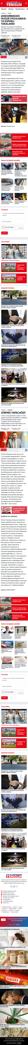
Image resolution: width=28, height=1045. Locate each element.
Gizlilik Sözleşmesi (6, 907)
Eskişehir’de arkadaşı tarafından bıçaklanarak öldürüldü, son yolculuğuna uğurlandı (21, 173)
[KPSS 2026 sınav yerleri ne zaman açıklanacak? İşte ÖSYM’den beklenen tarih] (21, 644)
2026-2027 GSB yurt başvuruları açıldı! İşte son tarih (20, 666)
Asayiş (9, 13)
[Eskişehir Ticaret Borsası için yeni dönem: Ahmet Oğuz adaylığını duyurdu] (7, 629)
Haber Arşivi (6, 902)
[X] (14, 886)
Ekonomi (4, 910)
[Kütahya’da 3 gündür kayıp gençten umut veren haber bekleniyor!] (21, 629)
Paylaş (4, 57)
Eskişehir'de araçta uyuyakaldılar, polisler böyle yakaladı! (7, 202)
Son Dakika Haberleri (8, 901)
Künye (20, 907)
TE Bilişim (18, 924)
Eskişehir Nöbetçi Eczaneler (9, 891)
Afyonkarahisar (20, 9)
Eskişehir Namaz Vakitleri (9, 894)
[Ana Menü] (1, 3)
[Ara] (26, 3)
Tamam (19, 1043)
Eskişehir (4, 9)
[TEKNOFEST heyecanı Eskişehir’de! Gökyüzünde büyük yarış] (7, 644)
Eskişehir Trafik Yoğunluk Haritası (11, 896)
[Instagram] (16, 886)
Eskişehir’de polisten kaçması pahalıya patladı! (20, 202)
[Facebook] (11, 886)
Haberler (3, 13)
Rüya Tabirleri (5, 912)
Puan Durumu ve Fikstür (8, 897)
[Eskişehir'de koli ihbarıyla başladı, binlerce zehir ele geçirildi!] (21, 182)
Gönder (4, 233)
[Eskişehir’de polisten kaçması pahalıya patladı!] (21, 196)
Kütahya (17, 910)
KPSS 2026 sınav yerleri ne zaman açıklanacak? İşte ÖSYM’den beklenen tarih (20, 651)
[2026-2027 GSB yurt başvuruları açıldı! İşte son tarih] (21, 660)
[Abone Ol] (26, 57)
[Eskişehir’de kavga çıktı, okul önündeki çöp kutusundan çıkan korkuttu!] (7, 166)
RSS (4, 919)
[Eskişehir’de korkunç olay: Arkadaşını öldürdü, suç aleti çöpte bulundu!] (7, 182)
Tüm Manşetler (6, 899)
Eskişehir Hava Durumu (8, 892)
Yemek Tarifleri (14, 912)
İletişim (15, 907)
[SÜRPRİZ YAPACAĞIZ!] (14, 439)
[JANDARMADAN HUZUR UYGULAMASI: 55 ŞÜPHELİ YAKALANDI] (14, 47)
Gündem (11, 9)
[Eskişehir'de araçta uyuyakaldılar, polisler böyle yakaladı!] (7, 196)
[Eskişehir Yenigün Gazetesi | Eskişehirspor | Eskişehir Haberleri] (14, 4)
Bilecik (20, 908)
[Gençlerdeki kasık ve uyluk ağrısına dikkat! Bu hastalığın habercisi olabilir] (7, 660)
